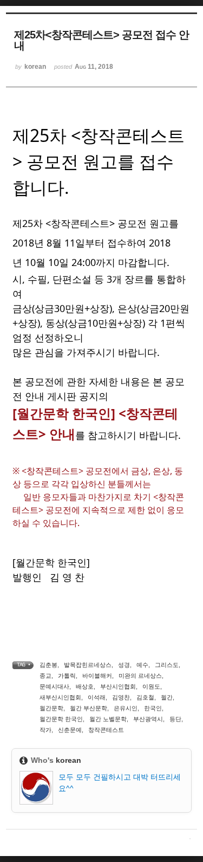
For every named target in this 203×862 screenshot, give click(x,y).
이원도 (151, 686)
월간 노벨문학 (108, 719)
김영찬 (121, 697)
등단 (175, 719)
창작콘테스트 (106, 730)
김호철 (145, 697)
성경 (124, 665)
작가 (45, 730)
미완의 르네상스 (140, 675)
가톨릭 (67, 675)
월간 (167, 697)
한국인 (153, 708)
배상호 (85, 686)
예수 (142, 665)
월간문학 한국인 (61, 719)
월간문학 (51, 708)
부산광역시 (148, 719)
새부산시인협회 (60, 697)
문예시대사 (54, 686)
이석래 (97, 697)
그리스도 (167, 665)
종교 (45, 675)
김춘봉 (48, 665)
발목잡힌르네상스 (88, 665)
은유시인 (125, 708)
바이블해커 (97, 675)
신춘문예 (70, 730)
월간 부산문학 (88, 708)
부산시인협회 (118, 686)
